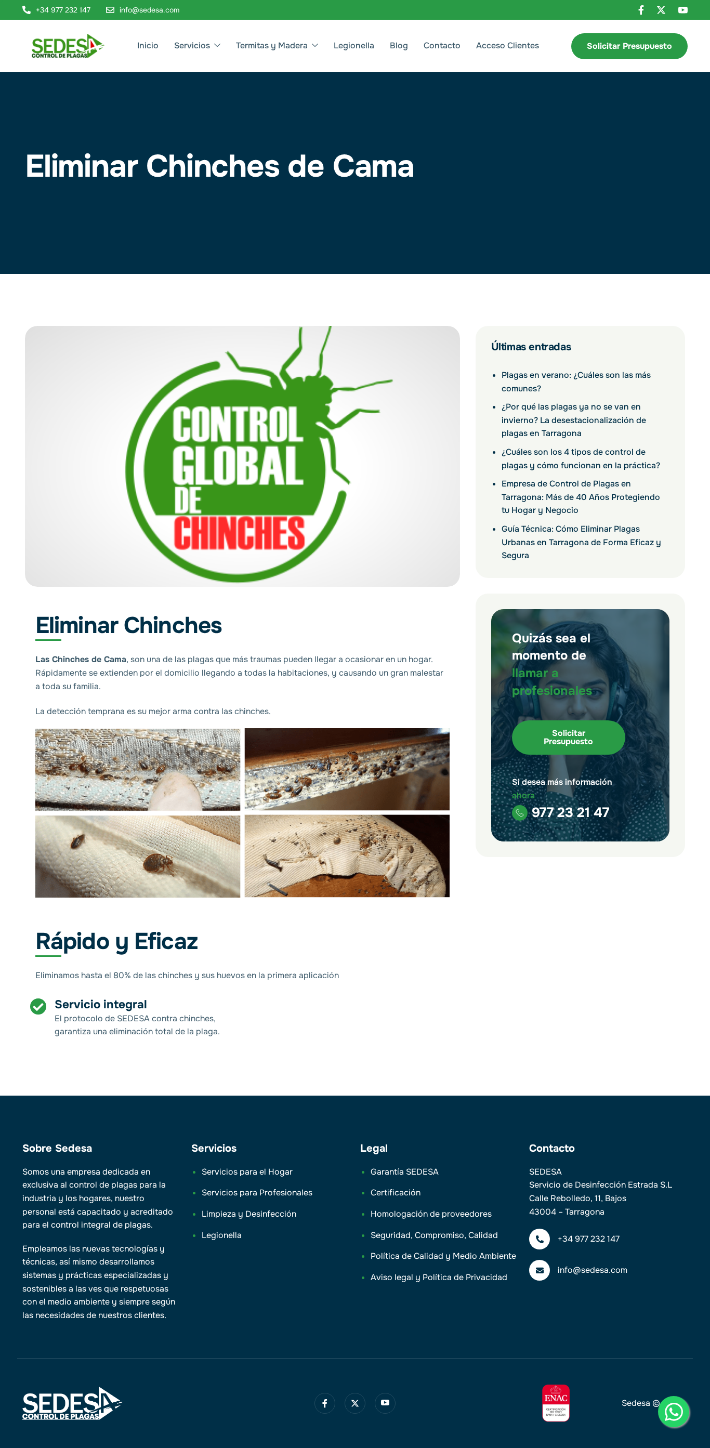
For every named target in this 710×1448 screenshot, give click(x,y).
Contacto (442, 45)
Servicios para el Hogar (247, 1171)
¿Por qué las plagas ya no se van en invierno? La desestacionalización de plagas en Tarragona (574, 420)
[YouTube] (385, 1403)
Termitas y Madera (272, 45)
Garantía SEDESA (405, 1171)
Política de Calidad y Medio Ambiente (443, 1255)
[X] (661, 10)
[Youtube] (683, 10)
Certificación (395, 1192)
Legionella (354, 45)
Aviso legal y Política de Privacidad (439, 1277)
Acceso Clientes (507, 45)
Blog (399, 45)
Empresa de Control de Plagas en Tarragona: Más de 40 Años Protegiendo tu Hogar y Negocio (581, 497)
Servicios (192, 45)
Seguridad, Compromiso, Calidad (434, 1235)
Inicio (148, 45)
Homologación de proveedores (431, 1213)
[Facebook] (641, 10)
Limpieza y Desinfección (249, 1213)
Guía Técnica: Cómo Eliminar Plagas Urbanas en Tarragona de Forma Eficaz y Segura (581, 542)
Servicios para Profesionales (257, 1192)
